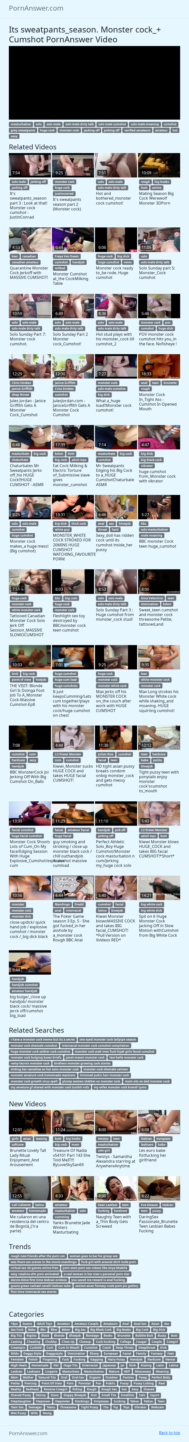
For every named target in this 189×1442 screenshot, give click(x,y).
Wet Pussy (18, 1413)
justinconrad (64, 193)
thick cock (78, 524)
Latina (173, 1365)
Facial (127, 1353)
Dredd (79, 904)
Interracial (90, 1365)
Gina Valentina (152, 598)
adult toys (79, 460)
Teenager (35, 1407)
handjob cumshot (25, 985)
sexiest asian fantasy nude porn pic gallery (106, 1286)
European (111, 1353)
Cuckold (36, 1348)
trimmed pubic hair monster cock (104, 1075)
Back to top (169, 1432)
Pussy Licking (144, 1383)
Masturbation (94, 1371)
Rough (91, 1389)
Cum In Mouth (68, 1348)
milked (60, 268)
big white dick (151, 910)
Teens (51, 1407)
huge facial (63, 836)
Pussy (124, 1383)
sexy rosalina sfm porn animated (35, 1274)
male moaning (151, 535)
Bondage (92, 1335)
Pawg (143, 1377)
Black (45, 1335)
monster (18, 904)
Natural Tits (47, 1377)
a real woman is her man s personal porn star (96, 1274)
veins (128, 262)
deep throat (20, 395)
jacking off (91, 130)
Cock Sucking (105, 1342)
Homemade (40, 1365)
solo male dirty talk (79, 124)
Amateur (63, 1324)
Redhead (32, 1389)
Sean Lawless (107, 1205)
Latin (160, 1365)
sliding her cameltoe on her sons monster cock (45, 1069)
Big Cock (142, 1330)
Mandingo (62, 904)
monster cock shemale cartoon (105, 1069)
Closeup (85, 1342)
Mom (14, 1377)
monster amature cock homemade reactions (43, 1075)
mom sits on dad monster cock (147, 1081)
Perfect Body (161, 1377)
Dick (163, 1348)
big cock (40, 454)
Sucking (120, 1401)
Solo (142, 1395)
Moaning (162, 1371)
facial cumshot (22, 830)
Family (141, 1353)
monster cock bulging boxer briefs (36, 1057)
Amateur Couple (86, 1324)
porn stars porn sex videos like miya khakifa (95, 1268)
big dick (123, 256)
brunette (170, 383)
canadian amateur (25, 262)
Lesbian (16, 1371)
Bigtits (31, 1335)
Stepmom (43, 1401)
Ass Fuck (17, 1330)
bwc (15, 256)
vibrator (147, 466)
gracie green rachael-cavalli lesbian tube (41, 1286)
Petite (15, 1383)
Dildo (15, 1353)
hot (175, 130)
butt (144, 188)
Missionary (143, 1371)
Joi (122, 1365)
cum (32, 754)
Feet (170, 1353)
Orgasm (95, 1377)
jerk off (120, 830)
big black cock (151, 460)
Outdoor (112, 1377)
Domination (76, 1353)
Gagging (96, 1359)
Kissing (146, 1365)
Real (161, 1383)
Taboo (134, 1401)
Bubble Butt (144, 1335)
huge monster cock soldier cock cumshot (40, 1051)
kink (71, 454)
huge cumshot (108, 262)
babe (144, 760)
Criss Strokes (64, 389)
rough (145, 182)
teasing (41, 1139)
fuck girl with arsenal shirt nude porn (108, 1262)
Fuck (65, 1359)
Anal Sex (140, 1324)
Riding (77, 1389)
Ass (166, 1324)
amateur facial (78, 830)
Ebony (94, 1353)
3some (27, 1324)
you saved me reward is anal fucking (98, 1280)
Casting (16, 1342)
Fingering (50, 1359)
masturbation (21, 124)
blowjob (125, 524)
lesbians (147, 1144)
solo (39, 124)
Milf (127, 1371)
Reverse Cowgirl (55, 1389)
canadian (29, 256)
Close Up (68, 1342)
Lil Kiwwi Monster (68, 754)
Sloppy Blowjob (74, 1395)
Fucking (79, 1359)
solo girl (104, 1150)
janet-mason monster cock (85, 1057)
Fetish (33, 1359)
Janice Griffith (22, 389)
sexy (14, 136)
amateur (161, 130)
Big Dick (159, 1330)
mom (75, 1144)
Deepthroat (147, 1348)
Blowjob (75, 1335)
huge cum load (66, 680)
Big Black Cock (100, 1330)
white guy (62, 529)
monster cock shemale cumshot (34, 1046)
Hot (56, 1365)
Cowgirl (172, 1342)
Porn (70, 1383)
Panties (128, 1377)
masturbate (20, 454)
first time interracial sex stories (34, 1292)
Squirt (154, 1395)
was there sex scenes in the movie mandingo (44, 1262)
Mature (114, 1371)
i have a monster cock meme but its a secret (43, 1039)
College (125, 1342)
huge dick (165, 328)
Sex (124, 1389)
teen (155, 383)
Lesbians (33, 1371)
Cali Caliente (21, 1205)
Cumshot (90, 1348)
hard (115, 529)
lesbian (146, 1139)
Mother (28, 1377)
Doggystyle (54, 1353)
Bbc (43, 1330)
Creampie (18, 1348)
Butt (174, 1335)
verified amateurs (137, 130)
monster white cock (112, 686)
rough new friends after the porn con (38, 1256)
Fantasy (157, 1353)
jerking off (111, 130)
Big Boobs (123, 1330)
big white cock (151, 904)
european (164, 1139)
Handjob (136, 1359)
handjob (78, 262)
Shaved (148, 1389)
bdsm (59, 454)
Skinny (41, 1395)
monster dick (21, 916)
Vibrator (140, 1407)
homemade (37, 1211)
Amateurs (110, 1324)
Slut (94, 1395)
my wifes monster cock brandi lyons (120, 1087)
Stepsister (62, 1401)
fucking (103, 1211)
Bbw (54, 1330)
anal (144, 383)
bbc (143, 524)
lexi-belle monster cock (126, 1057)
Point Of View (52, 1383)
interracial (73, 910)
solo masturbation (154, 529)
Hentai (170, 1359)
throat (102, 529)
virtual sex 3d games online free (34, 1268)
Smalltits (127, 1395)
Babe (31, 1330)
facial (102, 760)
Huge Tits (70, 1365)
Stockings (82, 1401)
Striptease (101, 1401)
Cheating (33, 1342)
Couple (157, 1342)
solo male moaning (145, 124)
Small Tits (109, 1395)
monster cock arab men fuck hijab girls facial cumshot (114, 1051)
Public (110, 1383)
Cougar (141, 1342)
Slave (55, 1395)
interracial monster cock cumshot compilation (95, 1046)
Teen (161, 1401)
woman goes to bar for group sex (94, 1256)
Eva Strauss (149, 1205)
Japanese (109, 1365)
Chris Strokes (21, 383)
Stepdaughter (21, 1401)
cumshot (170, 124)
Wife (34, 1413)
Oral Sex (78, 1377)
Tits (106, 1407)
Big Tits (16, 1335)
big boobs (162, 182)
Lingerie (51, 1371)
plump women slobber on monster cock (91, 1081)
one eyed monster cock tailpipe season (107, 1039)
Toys (126, 1407)
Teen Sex (17, 1407)
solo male (54, 124)
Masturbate (70, 1371)
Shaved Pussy (21, 1395)
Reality (16, 1389)
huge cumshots (66, 686)
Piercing (30, 1383)
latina (102, 910)
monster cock (69, 130)
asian (27, 1139)
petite (157, 760)
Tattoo (148, 1401)
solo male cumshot (112, 124)
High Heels (19, 1365)
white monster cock (26, 610)
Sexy (135, 1389)
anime (156, 188)
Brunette (123, 1335)
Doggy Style (32, 1353)
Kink (132, 1365)
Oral (64, 1377)
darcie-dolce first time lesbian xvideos (39, 1280)
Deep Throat (125, 1348)
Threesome (68, 1407)
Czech (106, 1348)
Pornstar (84, 1383)
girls (15, 1139)
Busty (162, 1335)
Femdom (17, 1359)
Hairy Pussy (116, 1359)
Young (47, 1413)
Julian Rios (105, 754)
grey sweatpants (23, 130)
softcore (18, 1144)
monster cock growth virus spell (34, 1081)
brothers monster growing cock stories (82, 1063)
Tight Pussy (89, 1407)
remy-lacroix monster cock (30, 1063)
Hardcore (154, 1359)
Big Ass (80, 1330)
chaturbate (20, 460)
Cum (50, 1348)
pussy (156, 1211)
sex (111, 524)
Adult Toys (44, 1324)
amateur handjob (24, 991)
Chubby (51, 1342)
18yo (14, 1324)
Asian (155, 1324)
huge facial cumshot (27, 836)
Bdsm (66, 1330)
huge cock (47, 130)
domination (149, 604)
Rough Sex (109, 1389)
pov (168, 322)
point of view (21, 680)
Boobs (108, 1335)
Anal (125, 1324)
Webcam (157, 1407)
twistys (103, 1139)
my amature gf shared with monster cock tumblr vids (50, 1087)
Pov (98, 1383)
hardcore (18, 760)
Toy (115, 1407)
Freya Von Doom (67, 256)
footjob (41, 680)
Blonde (59, 1335)
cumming (62, 1217)
